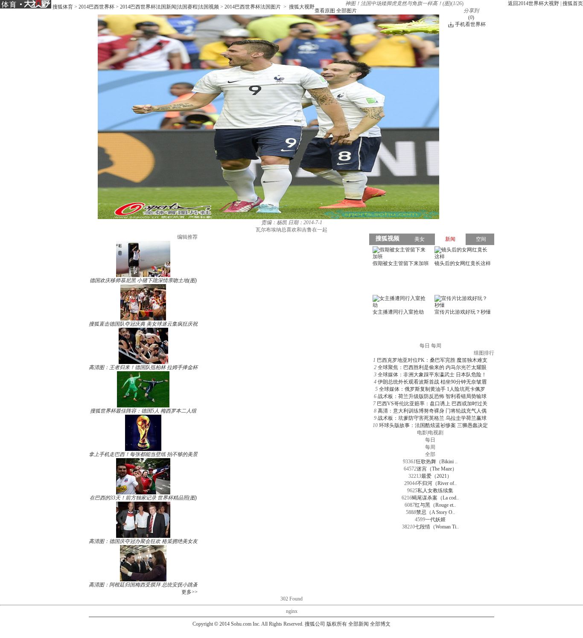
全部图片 (346, 11)
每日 (430, 440)
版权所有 (336, 624)
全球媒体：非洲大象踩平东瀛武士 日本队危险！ (432, 375)
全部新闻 (358, 624)
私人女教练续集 (435, 491)
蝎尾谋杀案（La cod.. (435, 498)
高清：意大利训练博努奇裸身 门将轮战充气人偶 (432, 411)
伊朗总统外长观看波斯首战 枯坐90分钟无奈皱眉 (432, 382)
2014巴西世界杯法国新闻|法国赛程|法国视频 (169, 7)
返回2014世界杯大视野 (533, 3)
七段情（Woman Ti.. (437, 527)
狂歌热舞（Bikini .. (437, 462)
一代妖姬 (435, 520)
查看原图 (325, 11)
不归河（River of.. (437, 483)
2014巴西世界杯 (96, 7)
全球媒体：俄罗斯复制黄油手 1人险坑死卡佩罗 (432, 389)
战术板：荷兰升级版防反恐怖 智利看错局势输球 (432, 396)
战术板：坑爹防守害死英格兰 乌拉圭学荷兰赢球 (432, 418)
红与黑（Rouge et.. (435, 505)
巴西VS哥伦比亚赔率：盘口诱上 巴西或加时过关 (432, 404)
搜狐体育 (62, 7)
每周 (430, 447)
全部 (430, 454)
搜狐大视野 (302, 7)
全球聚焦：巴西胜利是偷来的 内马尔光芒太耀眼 (432, 367)
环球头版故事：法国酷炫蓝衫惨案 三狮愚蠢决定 (433, 425)
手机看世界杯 (470, 24)
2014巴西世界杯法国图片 (252, 7)
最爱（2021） (436, 476)
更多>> (189, 592)
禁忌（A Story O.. (435, 512)
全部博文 (380, 624)
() (471, 17)
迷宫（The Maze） (437, 469)
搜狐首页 (573, 3)
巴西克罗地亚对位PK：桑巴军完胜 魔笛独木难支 (432, 360)
